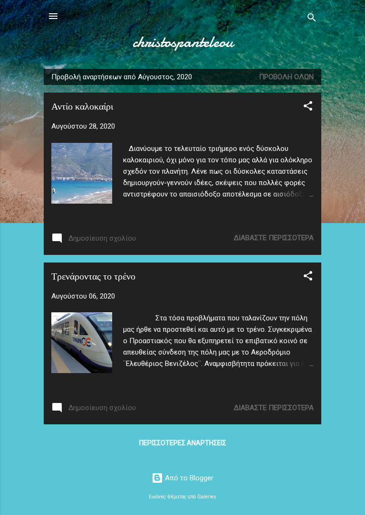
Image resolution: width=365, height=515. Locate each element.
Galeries (206, 497)
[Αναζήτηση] (311, 19)
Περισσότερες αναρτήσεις (182, 443)
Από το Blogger (188, 478)
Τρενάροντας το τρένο (93, 276)
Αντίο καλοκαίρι (82, 106)
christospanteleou (183, 42)
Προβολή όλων (286, 77)
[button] (308, 107)
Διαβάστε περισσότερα (274, 238)
